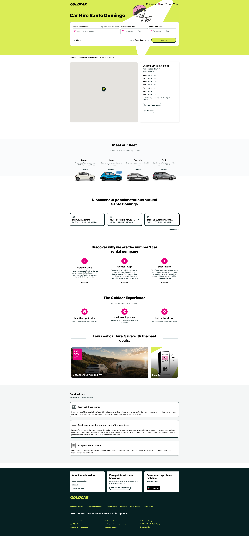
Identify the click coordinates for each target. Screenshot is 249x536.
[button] (103, 89)
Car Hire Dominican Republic (88, 57)
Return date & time (156, 27)
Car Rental (73, 57)
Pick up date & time (128, 27)
